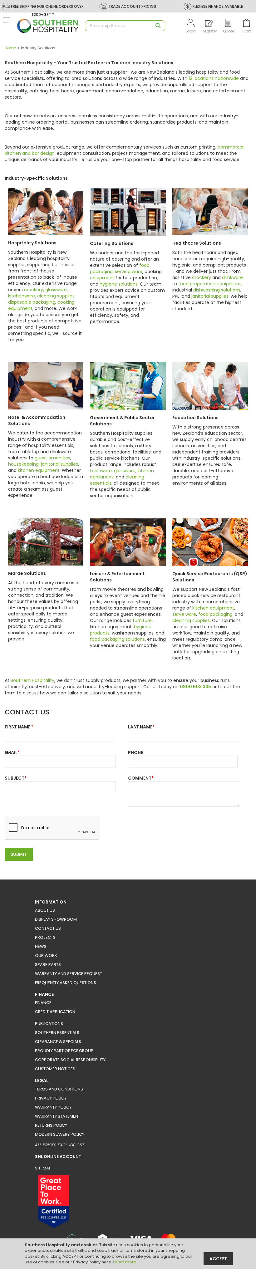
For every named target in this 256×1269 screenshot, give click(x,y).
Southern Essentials (57, 1033)
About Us (45, 910)
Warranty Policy (53, 1107)
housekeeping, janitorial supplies (43, 464)
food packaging (215, 614)
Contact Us (48, 928)
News (41, 946)
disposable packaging (31, 302)
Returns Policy (51, 1125)
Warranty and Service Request (68, 974)
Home (11, 48)
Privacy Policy (50, 1098)
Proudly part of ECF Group (64, 1051)
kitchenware (21, 296)
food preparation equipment (209, 284)
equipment (102, 278)
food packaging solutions (117, 639)
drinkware (232, 277)
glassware (56, 290)
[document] (129, 1253)
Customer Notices (55, 1069)
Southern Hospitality (32, 680)
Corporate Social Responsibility (70, 1060)
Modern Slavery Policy (59, 1134)
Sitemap (43, 1168)
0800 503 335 (195, 686)
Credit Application (55, 1012)
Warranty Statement (57, 1116)
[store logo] (48, 26)
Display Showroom (56, 919)
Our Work (46, 955)
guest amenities (52, 458)
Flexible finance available (218, 6)
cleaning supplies (56, 296)
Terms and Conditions (59, 1089)
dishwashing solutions (216, 290)
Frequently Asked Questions (65, 983)
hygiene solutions (119, 284)
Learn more (124, 1262)
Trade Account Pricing (132, 6)
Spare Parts (48, 965)
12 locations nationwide (214, 78)
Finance (43, 1003)
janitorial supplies (210, 296)
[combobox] (125, 25)
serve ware (184, 614)
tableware (101, 471)
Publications (49, 1023)
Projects (45, 937)
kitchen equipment (39, 470)
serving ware (128, 271)
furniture (142, 620)
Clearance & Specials (58, 1042)
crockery (33, 290)
